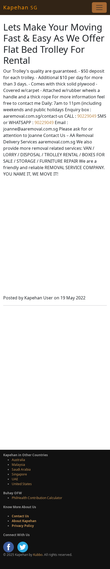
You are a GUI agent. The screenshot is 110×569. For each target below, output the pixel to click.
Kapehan (20, 7)
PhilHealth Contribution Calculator (37, 498)
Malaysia (18, 464)
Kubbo (37, 554)
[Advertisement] (55, 236)
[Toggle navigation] (99, 7)
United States (22, 484)
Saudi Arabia (21, 469)
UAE (15, 479)
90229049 (86, 116)
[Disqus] (55, 377)
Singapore (19, 474)
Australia (18, 460)
